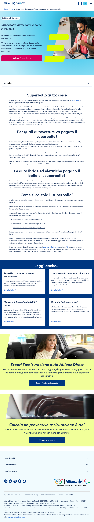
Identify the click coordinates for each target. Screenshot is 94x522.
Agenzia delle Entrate (51, 247)
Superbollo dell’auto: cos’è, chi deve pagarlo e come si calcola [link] (38, 9)
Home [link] (6, 9)
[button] (87, 458)
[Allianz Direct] (14, 3)
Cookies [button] (60, 495)
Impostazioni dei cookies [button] (12, 495)
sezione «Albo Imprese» (16, 517)
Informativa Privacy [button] (31, 495)
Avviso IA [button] (69, 495)
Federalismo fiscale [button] (48, 495)
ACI (67, 247)
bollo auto (75, 100)
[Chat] (80, 3)
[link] (85, 3)
